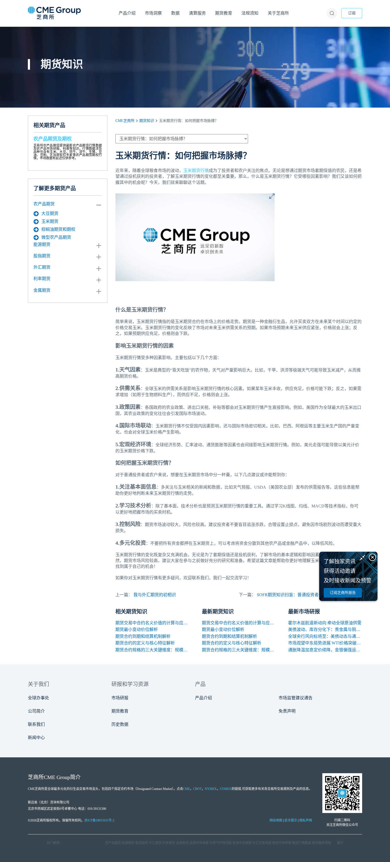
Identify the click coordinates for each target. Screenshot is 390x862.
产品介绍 (203, 698)
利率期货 (41, 278)
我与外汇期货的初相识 (154, 595)
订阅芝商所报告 (343, 593)
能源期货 (41, 244)
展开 (340, 843)
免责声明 (287, 711)
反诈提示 (290, 820)
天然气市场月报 (220, 843)
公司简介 (36, 711)
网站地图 (276, 820)
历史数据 (119, 724)
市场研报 (119, 698)
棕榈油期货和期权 (58, 229)
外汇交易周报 (261, 843)
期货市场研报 (281, 843)
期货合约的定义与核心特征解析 (145, 643)
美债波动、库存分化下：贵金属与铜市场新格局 (325, 629)
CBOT (197, 789)
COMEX (226, 789)
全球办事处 (38, 698)
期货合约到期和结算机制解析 (143, 636)
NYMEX (211, 789)
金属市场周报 (199, 843)
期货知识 (146, 121)
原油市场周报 (242, 843)
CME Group (57, 777)
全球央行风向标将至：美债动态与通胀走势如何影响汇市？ (325, 636)
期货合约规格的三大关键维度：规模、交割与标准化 (152, 650)
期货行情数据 (301, 843)
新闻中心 (36, 737)
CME (186, 789)
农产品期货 (44, 204)
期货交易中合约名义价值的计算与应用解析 (152, 623)
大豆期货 (49, 213)
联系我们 (36, 724)
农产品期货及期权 (52, 139)
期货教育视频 (321, 843)
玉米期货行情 (196, 170)
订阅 (352, 13)
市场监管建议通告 (296, 698)
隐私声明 (305, 820)
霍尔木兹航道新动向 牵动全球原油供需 (324, 623)
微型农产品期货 (56, 237)
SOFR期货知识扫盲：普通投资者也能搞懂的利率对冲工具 (311, 595)
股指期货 (41, 256)
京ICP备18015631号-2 (99, 820)
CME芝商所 (125, 121)
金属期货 (41, 290)
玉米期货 (49, 221)
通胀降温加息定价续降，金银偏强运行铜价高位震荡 (325, 650)
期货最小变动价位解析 (136, 629)
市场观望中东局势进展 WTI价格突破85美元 (325, 643)
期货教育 (119, 711)
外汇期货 (41, 267)
